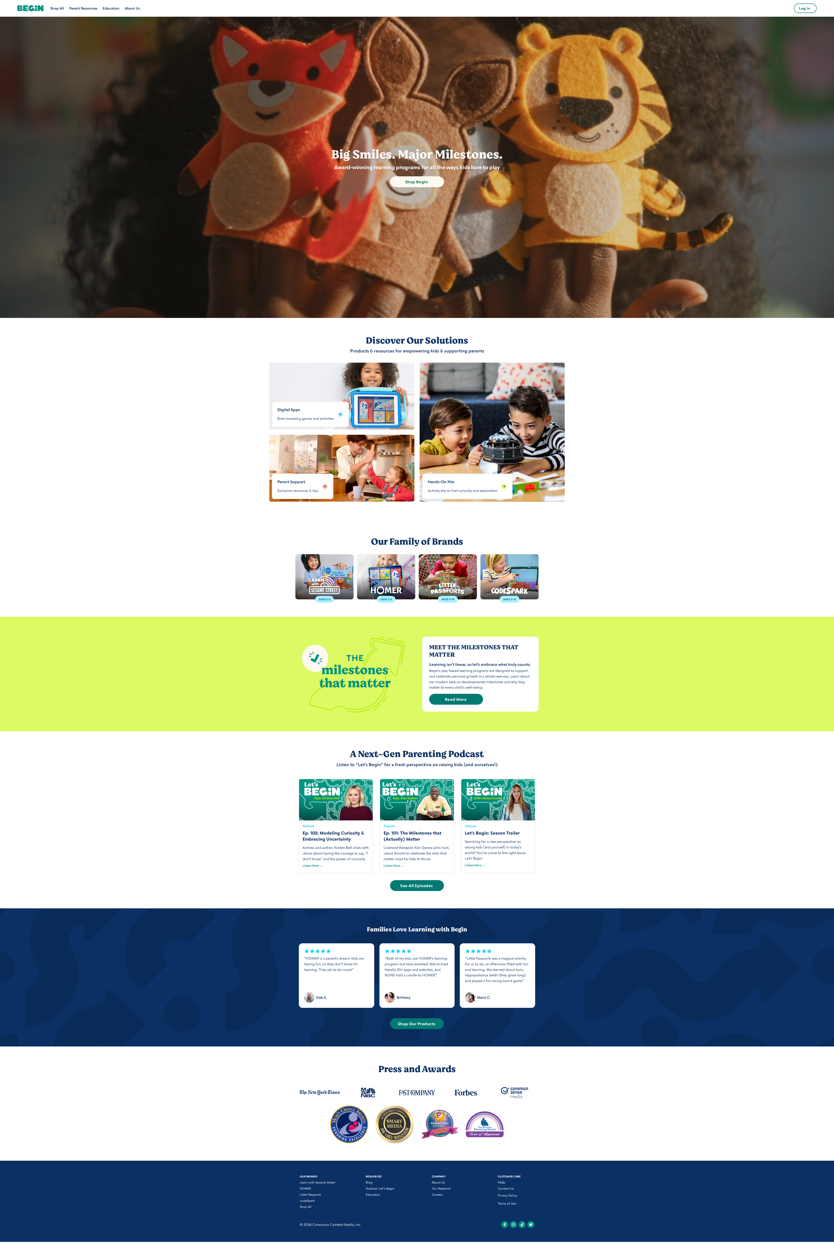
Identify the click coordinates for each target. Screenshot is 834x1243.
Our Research (441, 1188)
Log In (804, 8)
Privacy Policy (507, 1195)
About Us (132, 8)
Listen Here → (313, 865)
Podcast (308, 826)
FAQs (501, 1182)
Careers (437, 1194)
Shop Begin (416, 181)
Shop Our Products (416, 1023)
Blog (369, 1182)
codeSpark (307, 1200)
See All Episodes (416, 885)
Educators (111, 8)
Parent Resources (83, 8)
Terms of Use (507, 1203)
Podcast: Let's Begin (380, 1188)
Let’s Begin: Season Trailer (492, 833)
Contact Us (506, 1188)
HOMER (305, 1188)
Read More (456, 699)
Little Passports (310, 1194)
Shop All (57, 8)
